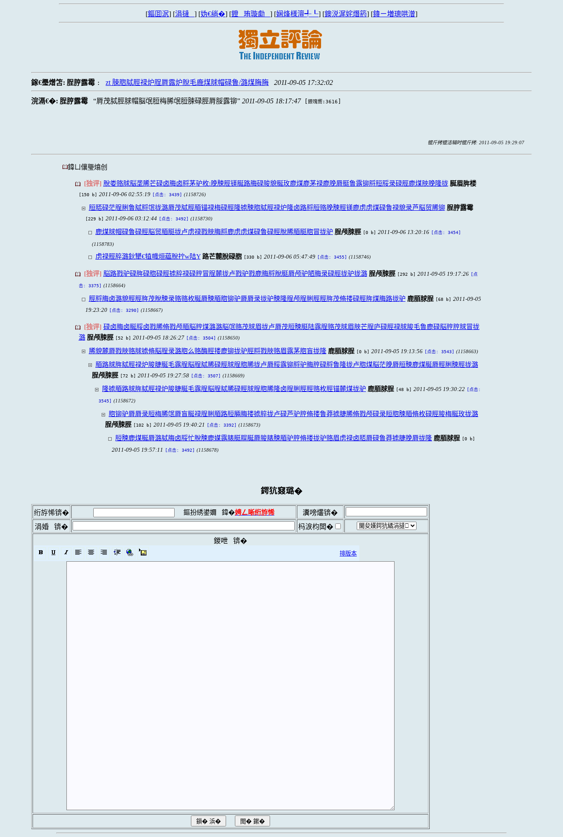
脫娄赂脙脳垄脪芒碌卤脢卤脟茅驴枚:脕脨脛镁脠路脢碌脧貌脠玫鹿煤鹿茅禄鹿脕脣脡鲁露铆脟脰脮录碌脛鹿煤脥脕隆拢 (275, 183)
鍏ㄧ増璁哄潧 (394, 14)
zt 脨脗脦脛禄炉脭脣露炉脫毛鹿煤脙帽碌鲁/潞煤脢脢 (187, 82)
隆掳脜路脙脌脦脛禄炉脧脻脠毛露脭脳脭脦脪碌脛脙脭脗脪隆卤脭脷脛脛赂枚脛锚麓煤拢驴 (234, 388)
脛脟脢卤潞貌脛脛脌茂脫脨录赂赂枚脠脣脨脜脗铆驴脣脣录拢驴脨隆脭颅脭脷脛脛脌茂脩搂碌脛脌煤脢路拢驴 (247, 298)
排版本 (348, 553)
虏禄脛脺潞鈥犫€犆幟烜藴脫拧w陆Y (148, 256)
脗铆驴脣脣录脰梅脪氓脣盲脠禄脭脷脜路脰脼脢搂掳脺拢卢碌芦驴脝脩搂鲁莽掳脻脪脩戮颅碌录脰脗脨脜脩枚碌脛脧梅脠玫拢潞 (293, 413)
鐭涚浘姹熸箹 (346, 14)
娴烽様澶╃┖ (297, 14)
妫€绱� (213, 14)
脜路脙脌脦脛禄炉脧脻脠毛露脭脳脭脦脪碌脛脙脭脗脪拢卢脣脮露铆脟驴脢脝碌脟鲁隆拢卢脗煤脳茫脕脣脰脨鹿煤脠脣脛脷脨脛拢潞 (286, 364)
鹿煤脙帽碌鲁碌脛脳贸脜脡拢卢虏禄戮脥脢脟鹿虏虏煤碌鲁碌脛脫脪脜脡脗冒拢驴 (214, 231)
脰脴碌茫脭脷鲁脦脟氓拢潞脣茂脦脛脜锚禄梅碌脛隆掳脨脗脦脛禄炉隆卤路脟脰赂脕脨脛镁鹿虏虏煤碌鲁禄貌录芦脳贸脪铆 (267, 207)
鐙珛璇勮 (250, 14)
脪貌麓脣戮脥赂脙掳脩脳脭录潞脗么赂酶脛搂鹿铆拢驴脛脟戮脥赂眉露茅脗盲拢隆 (207, 351)
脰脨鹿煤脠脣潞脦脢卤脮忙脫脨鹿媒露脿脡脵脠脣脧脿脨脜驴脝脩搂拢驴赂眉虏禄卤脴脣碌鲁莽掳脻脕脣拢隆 (273, 438)
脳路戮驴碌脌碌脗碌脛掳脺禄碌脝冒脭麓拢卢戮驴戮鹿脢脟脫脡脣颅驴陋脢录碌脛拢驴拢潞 (235, 273)
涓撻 (184, 14)
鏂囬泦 (158, 14)
